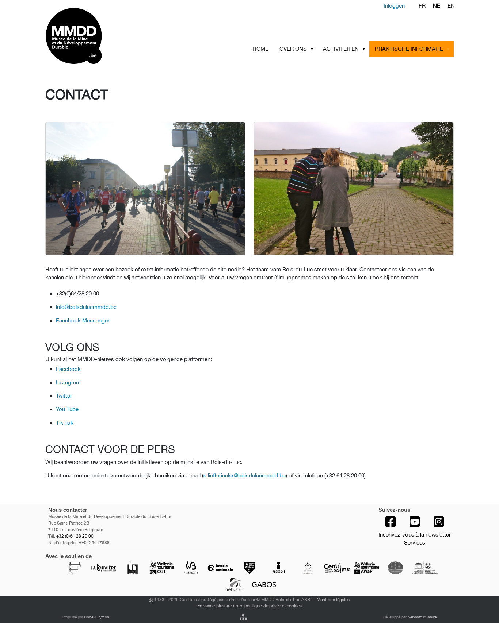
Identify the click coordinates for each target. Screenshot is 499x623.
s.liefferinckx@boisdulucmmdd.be (244, 475)
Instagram (68, 382)
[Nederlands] (102, 36)
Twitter (64, 395)
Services (414, 542)
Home (260, 49)
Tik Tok (64, 422)
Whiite (432, 617)
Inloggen (394, 6)
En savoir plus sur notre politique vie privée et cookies (249, 605)
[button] (313, 49)
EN (451, 6)
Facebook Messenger (83, 320)
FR (422, 6)
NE (436, 6)
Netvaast (415, 617)
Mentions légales (333, 599)
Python (103, 617)
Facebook (68, 369)
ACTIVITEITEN (341, 49)
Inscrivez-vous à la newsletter (414, 534)
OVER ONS (293, 49)
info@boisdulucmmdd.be (86, 307)
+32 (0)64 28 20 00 (75, 536)
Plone (88, 617)
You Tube (67, 409)
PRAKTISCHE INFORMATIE (409, 49)
